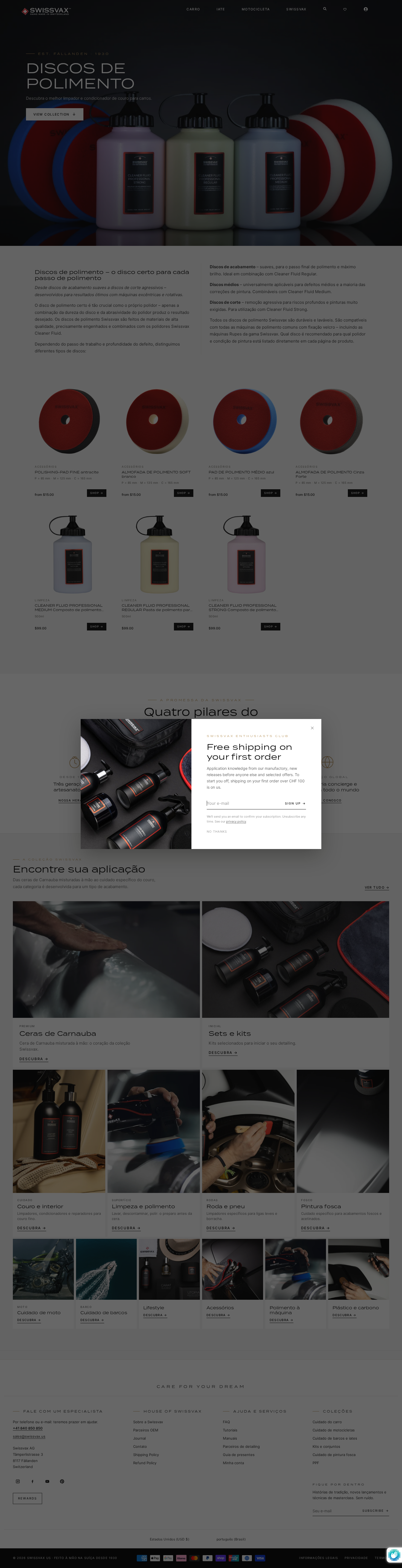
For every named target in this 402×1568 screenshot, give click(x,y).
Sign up (293, 803)
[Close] (312, 728)
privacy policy (236, 821)
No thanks (217, 831)
